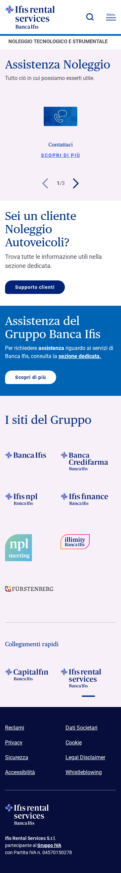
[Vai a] (33, 502)
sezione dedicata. (79, 356)
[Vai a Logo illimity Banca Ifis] (88, 547)
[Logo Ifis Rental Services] (42, 17)
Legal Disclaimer (85, 757)
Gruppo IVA (49, 845)
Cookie (74, 742)
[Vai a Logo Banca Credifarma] (88, 461)
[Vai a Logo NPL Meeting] (33, 547)
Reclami (14, 728)
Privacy (14, 742)
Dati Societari (81, 728)
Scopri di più (60, 155)
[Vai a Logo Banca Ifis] (33, 461)
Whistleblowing (84, 772)
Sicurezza (16, 757)
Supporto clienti (35, 287)
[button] (90, 17)
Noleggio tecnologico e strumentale (58, 41)
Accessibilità (20, 772)
